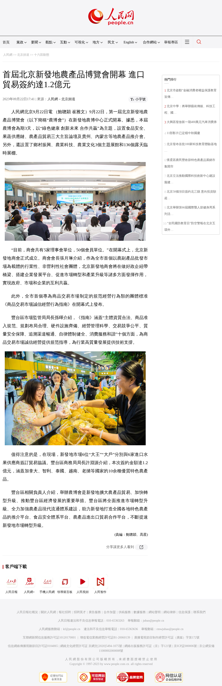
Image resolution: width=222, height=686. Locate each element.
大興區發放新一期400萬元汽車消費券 (192, 122)
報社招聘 (65, 612)
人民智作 (100, 592)
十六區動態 (41, 54)
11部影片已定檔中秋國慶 (183, 133)
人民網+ (29, 592)
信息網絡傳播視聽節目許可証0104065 (33, 646)
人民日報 (11, 592)
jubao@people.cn (153, 620)
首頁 (6, 42)
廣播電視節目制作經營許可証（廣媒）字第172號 (166, 637)
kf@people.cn (71, 629)
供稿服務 (125, 612)
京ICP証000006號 (185, 646)
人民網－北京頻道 (61, 99)
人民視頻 (83, 592)
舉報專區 (171, 42)
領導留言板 (64, 592)
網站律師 (169, 612)
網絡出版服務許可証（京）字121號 (147, 646)
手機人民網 (47, 592)
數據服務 (140, 612)
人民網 (7, 54)
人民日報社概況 (27, 612)
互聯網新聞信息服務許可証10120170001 (49, 637)
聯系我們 (199, 612)
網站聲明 (155, 612)
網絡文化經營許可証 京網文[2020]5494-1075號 (91, 646)
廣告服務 (95, 612)
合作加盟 (110, 612)
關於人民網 (48, 612)
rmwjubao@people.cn (170, 629)
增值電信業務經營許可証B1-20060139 (105, 637)
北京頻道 (23, 54)
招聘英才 (80, 612)
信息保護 (184, 612)
